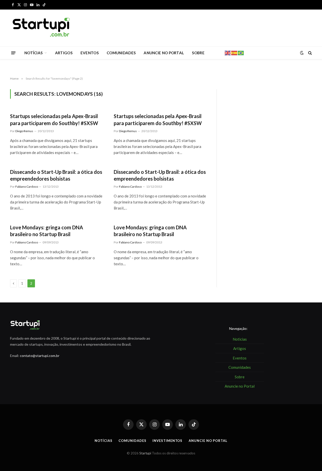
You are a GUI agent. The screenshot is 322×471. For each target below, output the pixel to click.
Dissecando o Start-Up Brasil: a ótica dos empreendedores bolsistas (56, 175)
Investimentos (167, 441)
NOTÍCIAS (33, 52)
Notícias (103, 441)
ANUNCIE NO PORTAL (164, 52)
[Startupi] (41, 27)
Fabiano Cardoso (26, 186)
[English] (228, 52)
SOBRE (198, 52)
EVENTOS (89, 52)
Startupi (145, 453)
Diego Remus (24, 131)
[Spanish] (234, 52)
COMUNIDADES (121, 52)
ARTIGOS (63, 52)
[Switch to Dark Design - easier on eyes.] (302, 53)
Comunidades (132, 441)
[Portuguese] (241, 52)
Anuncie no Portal (208, 441)
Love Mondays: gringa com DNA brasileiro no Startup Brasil (46, 230)
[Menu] (13, 52)
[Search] (309, 53)
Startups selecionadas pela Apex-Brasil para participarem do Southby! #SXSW (54, 119)
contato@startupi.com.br (39, 355)
